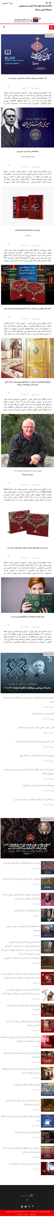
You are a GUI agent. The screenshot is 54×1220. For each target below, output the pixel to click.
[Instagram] (29, 1207)
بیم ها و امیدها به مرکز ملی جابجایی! (38, 785)
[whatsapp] (26, 1206)
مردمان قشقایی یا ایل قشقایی (27, 910)
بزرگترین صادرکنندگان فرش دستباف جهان (36, 755)
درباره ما (26, 1214)
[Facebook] (33, 1207)
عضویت (4, 3)
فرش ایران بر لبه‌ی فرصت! (43, 713)
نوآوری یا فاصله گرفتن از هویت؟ (26, 1084)
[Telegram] (22, 1206)
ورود (11, 3)
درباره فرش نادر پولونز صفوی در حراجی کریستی (34, 799)
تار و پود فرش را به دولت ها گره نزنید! (24, 1163)
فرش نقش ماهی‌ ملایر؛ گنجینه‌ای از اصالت (36, 727)
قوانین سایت (33, 1214)
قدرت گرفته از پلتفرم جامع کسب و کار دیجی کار (17, 1212)
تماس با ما (19, 1214)
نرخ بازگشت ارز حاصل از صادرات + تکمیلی (22, 958)
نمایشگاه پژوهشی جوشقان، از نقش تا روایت (32, 688)
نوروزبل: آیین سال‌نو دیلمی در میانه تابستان (21, 878)
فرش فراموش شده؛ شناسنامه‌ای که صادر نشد (35, 741)
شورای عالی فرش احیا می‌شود (27, 1132)
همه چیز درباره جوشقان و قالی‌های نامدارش (21, 863)
